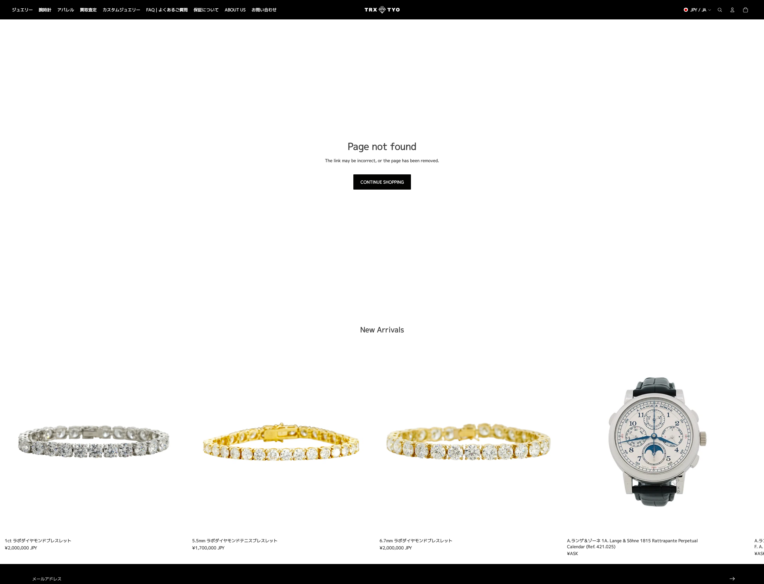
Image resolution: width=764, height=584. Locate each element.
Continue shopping (382, 182)
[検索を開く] (719, 9)
